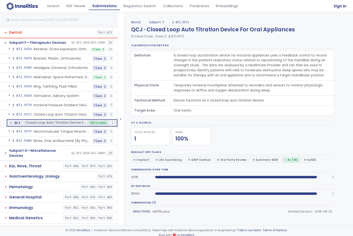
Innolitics (83, 230)
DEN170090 (141, 211)
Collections (173, 5)
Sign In (340, 6)
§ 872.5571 (180, 22)
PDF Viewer (75, 5)
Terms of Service (275, 230)
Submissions (104, 5)
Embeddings (227, 5)
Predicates (199, 5)
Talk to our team (249, 230)
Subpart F (156, 22)
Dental (136, 22)
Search (53, 5)
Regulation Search (139, 5)
